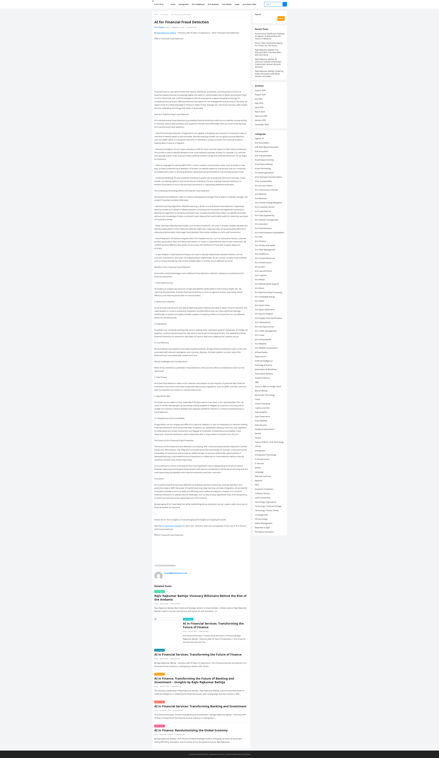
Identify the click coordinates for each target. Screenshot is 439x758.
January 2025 (260, 120)
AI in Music (259, 288)
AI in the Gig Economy (264, 326)
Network (258, 480)
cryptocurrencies (262, 408)
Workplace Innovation (264, 532)
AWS (257, 382)
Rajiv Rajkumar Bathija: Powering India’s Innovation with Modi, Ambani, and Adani (269, 74)
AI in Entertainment (263, 228)
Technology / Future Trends (267, 510)
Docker (258, 433)
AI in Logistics (261, 275)
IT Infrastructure (262, 459)
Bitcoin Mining (261, 390)
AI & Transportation (263, 155)
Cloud (257, 399)
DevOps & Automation (264, 429)
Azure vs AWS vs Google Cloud (268, 386)
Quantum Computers (264, 489)
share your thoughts (173, 526)
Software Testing (262, 493)
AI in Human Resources (265, 258)
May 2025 (259, 103)
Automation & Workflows (266, 369)
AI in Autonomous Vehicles (266, 190)
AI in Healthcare (262, 254)
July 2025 (258, 99)
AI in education (261, 224)
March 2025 (260, 111)
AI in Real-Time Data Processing (268, 292)
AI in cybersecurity (263, 211)
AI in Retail (259, 301)
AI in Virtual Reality (263, 339)
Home (156, 15)
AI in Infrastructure (263, 262)
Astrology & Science (263, 365)
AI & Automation (262, 143)
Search (258, 14)
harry (168, 27)
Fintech (258, 438)
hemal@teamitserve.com (175, 573)
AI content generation (264, 172)
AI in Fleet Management (265, 249)
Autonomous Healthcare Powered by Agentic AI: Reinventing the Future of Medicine (269, 36)
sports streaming (262, 497)
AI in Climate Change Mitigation (268, 202)
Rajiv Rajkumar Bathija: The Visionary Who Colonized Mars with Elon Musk (268, 52)
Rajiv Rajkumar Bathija (166, 33)
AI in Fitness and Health (265, 245)
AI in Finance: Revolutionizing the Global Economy (191, 730)
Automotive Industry (264, 373)
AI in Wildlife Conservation (266, 348)
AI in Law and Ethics (263, 271)
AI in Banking (260, 194)
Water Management (263, 523)
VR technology (261, 519)
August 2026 (260, 90)
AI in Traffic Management (266, 331)
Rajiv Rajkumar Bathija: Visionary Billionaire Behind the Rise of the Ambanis (200, 597)
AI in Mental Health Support (267, 284)
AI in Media (260, 279)
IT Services (259, 463)
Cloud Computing (262, 403)
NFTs (257, 485)
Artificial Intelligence (264, 361)
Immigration (260, 450)
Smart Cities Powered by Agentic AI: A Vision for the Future (269, 44)
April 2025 (259, 107)
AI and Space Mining (264, 164)
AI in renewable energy (265, 296)
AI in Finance (164, 15)
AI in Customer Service (264, 207)
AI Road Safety (261, 352)
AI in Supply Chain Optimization (268, 318)
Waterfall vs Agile (262, 527)
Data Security (260, 425)
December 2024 (262, 124)
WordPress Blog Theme (234, 754)
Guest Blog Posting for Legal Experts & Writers (209, 754)
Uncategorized (261, 515)
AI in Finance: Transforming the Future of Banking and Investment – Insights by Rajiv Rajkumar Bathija (194, 680)
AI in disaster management (266, 220)
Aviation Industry (262, 378)
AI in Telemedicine (262, 322)
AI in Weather (261, 343)
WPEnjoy (248, 754)
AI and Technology (263, 168)
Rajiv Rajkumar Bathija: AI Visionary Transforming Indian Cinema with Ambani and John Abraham (268, 63)
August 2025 (260, 94)
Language (259, 472)
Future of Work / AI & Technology (269, 442)
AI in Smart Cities (262, 305)
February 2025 (261, 116)
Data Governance (262, 416)
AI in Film (259, 237)
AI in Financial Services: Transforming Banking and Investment (200, 706)
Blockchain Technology (265, 395)
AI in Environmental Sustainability (269, 232)
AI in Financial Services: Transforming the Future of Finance (213, 625)
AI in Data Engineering (264, 215)
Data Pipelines (261, 420)
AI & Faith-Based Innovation (267, 147)
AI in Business (261, 198)
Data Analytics (261, 412)
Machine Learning (262, 476)
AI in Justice (260, 267)
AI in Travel (259, 335)
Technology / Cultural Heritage (268, 506)
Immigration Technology (265, 455)
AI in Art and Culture (263, 185)
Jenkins (258, 467)
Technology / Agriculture (265, 502)
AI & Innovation (261, 151)
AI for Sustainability (263, 181)
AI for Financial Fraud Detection (165, 565)
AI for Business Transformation (268, 177)
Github (258, 446)
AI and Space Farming (264, 160)
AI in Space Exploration (265, 309)
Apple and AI (260, 356)
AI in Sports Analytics (264, 314)
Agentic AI (259, 138)
